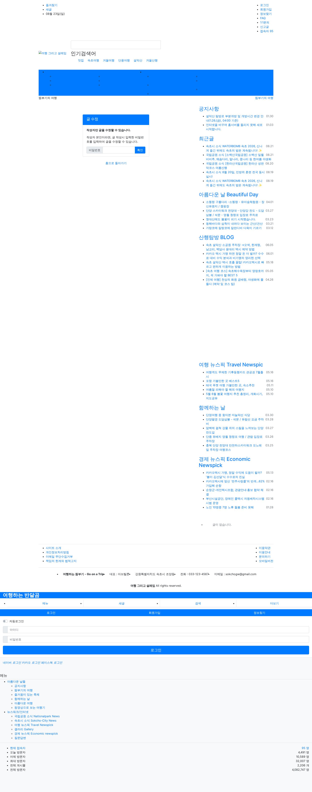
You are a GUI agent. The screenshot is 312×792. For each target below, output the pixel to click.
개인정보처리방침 (57, 552)
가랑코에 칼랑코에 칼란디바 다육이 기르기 (234, 228)
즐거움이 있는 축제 (65, 85)
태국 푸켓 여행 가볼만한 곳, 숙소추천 (230, 385)
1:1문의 (264, 22)
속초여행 (93, 60)
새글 (49, 9)
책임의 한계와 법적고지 (61, 561)
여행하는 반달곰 (21, 595)
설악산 (138, 60)
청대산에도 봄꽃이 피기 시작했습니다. (231, 219)
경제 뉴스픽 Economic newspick (36, 733)
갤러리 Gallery (208, 76)
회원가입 (266, 9)
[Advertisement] (236, 324)
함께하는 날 (109, 76)
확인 (140, 150)
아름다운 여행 (111, 80)
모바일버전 (266, 561)
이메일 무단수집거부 (59, 556)
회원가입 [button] (154, 612)
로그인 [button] (51, 612)
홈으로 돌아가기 (116, 163)
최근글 (206, 138)
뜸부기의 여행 (62, 80)
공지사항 (59, 76)
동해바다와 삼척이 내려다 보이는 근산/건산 (234, 223)
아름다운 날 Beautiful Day (228, 194)
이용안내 (264, 552)
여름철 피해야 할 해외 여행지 (225, 389)
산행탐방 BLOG (216, 237)
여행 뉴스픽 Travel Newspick (170, 93)
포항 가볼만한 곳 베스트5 (222, 381)
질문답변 (205, 89)
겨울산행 (152, 60)
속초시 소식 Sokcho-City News (35, 720)
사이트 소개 (53, 548)
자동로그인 (16, 621)
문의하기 (264, 556)
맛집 (81, 60)
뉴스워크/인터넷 (18, 712)
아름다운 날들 (16, 681)
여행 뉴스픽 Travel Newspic (231, 365)
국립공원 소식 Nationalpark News (37, 716)
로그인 (264, 5)
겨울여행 (108, 60)
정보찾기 (266, 14)
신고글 (264, 27)
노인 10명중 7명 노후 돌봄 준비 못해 (230, 507)
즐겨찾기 (51, 5)
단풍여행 (124, 60)
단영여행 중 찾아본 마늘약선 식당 (228, 415)
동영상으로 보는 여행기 (117, 85)
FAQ (263, 18)
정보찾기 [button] (259, 612)
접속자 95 (266, 31)
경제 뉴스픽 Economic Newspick (224, 462)
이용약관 (264, 548)
